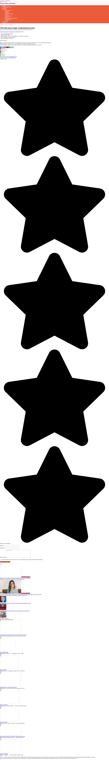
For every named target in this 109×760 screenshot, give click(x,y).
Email (1, 548)
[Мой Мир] (4, 47)
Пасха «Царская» (3, 722)
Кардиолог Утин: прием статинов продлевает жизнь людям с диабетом (15, 578)
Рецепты (4, 9)
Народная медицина (7, 6)
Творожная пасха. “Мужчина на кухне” (8, 687)
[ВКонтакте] (1, 47)
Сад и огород (5, 21)
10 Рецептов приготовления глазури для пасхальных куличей (13, 634)
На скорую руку (8, 15)
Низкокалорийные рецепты (11, 18)
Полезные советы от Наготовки (7, 3)
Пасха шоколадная (4, 652)
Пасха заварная (3, 669)
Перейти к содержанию (5, 0)
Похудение (5, 8)
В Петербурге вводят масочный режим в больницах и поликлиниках (15, 610)
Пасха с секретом (3, 704)
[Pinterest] (6, 47)
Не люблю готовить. (4, 618)
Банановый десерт (13, 56)
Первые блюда (8, 19)
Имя (1, 545)
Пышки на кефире (4, 753)
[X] (8, 47)
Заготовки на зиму (9, 13)
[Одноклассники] (2, 47)
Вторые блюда (8, 10)
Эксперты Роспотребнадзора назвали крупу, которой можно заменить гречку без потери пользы (20, 594)
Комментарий (3, 557)
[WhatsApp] (11, 47)
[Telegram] (13, 47)
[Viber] (9, 47)
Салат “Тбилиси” (12, 57)
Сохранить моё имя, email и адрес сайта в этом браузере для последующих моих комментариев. (22, 559)
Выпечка (7, 11)
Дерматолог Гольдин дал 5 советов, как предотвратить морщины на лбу (15, 603)
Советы (4, 22)
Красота (4, 5)
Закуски (7, 14)
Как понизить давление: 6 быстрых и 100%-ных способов (12, 736)
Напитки (7, 17)
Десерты (7, 12)
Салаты (6, 20)
